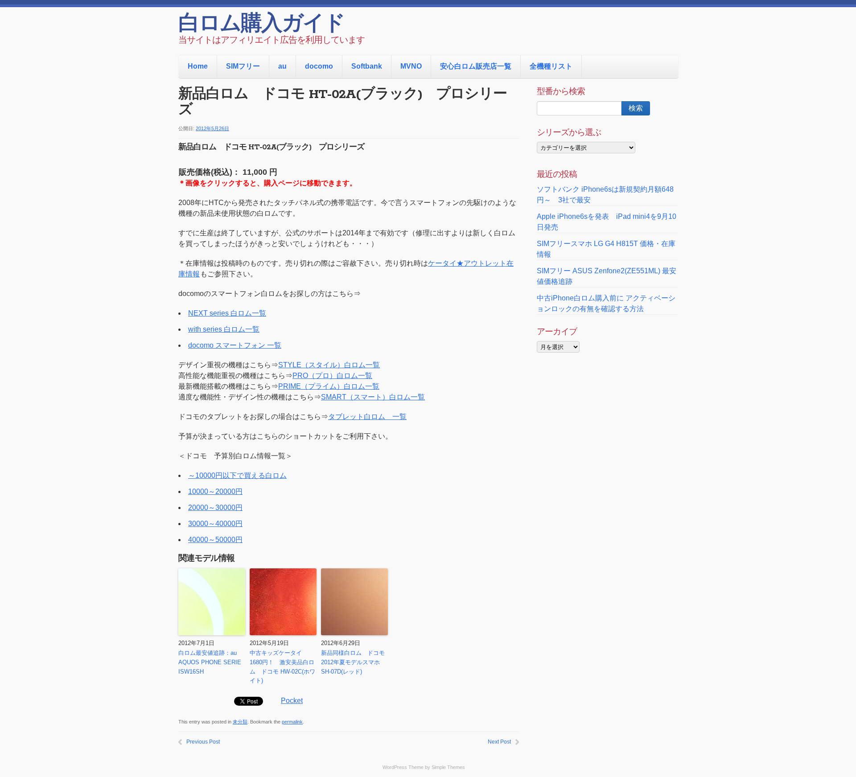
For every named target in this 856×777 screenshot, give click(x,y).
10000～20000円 (215, 491)
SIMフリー (243, 66)
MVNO (411, 66)
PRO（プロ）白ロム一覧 (332, 375)
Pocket (292, 700)
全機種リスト (551, 66)
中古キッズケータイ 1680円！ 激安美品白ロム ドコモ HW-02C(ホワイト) (282, 667)
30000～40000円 (215, 523)
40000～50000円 (215, 539)
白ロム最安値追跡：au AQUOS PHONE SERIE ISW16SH (209, 662)
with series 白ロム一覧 (223, 329)
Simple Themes (448, 767)
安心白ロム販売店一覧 (475, 66)
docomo (319, 66)
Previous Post (203, 742)
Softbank (366, 66)
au (282, 66)
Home (198, 66)
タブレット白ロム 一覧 (367, 416)
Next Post (499, 742)
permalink (292, 721)
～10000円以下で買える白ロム (237, 475)
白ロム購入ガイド (261, 24)
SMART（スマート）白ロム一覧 (373, 397)
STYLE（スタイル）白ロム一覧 (329, 365)
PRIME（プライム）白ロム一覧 (328, 386)
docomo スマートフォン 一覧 (234, 345)
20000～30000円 (215, 507)
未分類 (240, 721)
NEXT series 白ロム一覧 (227, 313)
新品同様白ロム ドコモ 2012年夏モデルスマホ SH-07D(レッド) (353, 662)
